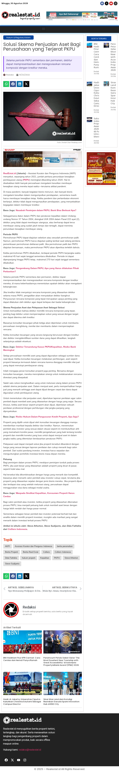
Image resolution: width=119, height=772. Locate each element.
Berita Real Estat (30, 552)
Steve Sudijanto (12, 563)
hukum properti (28, 558)
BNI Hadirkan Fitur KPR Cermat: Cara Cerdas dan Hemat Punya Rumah (21, 659)
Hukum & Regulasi (15, 37)
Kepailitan (44, 558)
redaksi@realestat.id (30, 749)
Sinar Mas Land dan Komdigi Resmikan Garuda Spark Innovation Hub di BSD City (61, 702)
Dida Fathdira (11, 558)
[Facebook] (102, 3)
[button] (43, 28)
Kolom (27, 37)
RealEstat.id (9, 173)
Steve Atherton (71, 558)
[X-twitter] (106, 3)
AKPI (7, 546)
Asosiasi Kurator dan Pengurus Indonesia (33, 546)
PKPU (26, 180)
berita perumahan (65, 546)
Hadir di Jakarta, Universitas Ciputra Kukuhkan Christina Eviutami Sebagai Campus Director (22, 702)
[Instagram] (115, 3)
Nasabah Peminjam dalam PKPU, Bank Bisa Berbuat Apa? (46, 210)
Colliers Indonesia (17, 529)
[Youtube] (111, 3)
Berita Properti (11, 552)
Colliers (46, 552)
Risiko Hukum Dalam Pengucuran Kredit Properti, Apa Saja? (47, 416)
